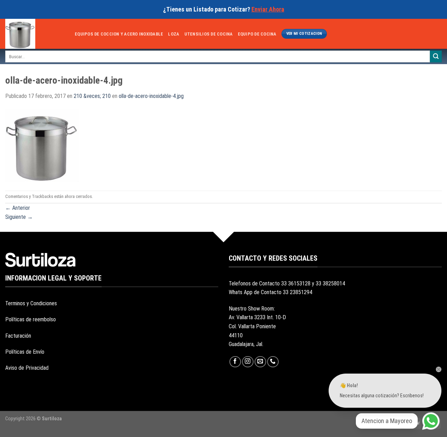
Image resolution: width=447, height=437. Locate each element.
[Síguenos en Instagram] (248, 362)
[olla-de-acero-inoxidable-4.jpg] (42, 145)
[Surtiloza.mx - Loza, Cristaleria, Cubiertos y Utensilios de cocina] (34, 34)
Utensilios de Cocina (208, 34)
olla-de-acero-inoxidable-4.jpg (151, 96)
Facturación (18, 335)
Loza (173, 34)
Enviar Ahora (267, 9)
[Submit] (436, 56)
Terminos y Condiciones (31, 303)
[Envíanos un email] (260, 362)
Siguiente (19, 217)
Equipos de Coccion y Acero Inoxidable (119, 34)
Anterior (17, 208)
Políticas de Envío (24, 351)
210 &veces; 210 (92, 96)
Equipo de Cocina (257, 34)
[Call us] (273, 362)
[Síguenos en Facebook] (235, 362)
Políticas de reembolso (30, 319)
